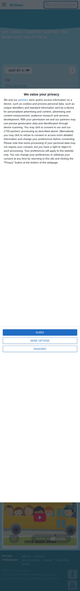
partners (23, 99)
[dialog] (40, 295)
